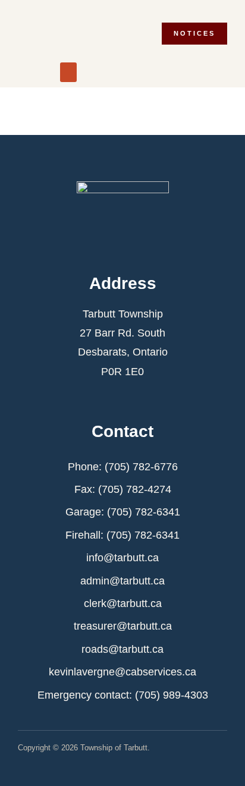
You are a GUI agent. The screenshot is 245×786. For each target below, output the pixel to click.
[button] (68, 72)
